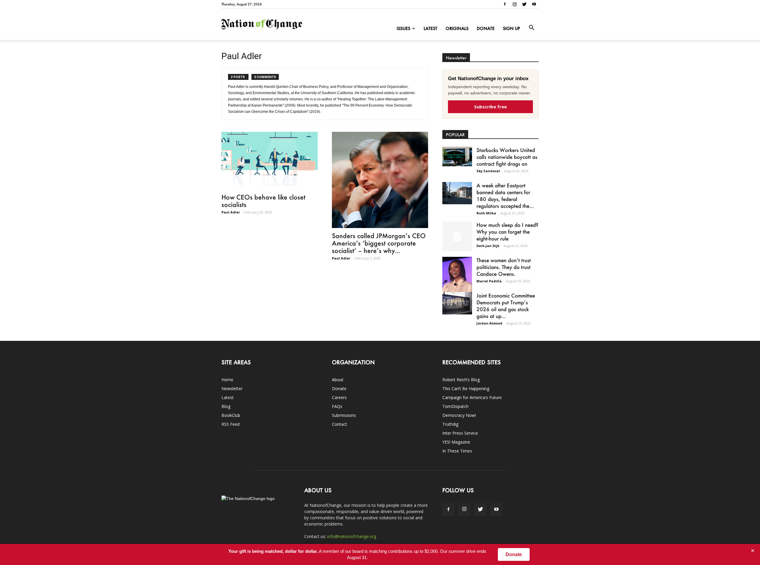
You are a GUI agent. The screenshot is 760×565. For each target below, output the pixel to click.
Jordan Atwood (489, 323)
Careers (339, 397)
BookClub (230, 415)
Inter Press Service (460, 433)
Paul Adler (230, 212)
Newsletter (232, 388)
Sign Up (511, 28)
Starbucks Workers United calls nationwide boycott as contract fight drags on (506, 157)
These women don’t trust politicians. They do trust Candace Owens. (503, 267)
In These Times (457, 451)
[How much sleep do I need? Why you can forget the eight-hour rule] (457, 236)
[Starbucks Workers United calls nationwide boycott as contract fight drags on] (457, 156)
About (337, 379)
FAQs (337, 406)
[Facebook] (504, 4)
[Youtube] (534, 4)
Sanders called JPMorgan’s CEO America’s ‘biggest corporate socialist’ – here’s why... (379, 243)
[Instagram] (514, 4)
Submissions (344, 415)
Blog (225, 406)
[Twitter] (524, 4)
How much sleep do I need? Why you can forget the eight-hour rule (507, 231)
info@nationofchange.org (351, 536)
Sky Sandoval (488, 171)
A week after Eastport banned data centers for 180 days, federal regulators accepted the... (505, 195)
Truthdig (450, 424)
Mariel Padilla (489, 281)
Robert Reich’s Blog (461, 379)
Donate (486, 28)
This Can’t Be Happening (465, 388)
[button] (531, 28)
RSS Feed (230, 424)
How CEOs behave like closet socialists (263, 200)
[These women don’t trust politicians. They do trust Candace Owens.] (457, 278)
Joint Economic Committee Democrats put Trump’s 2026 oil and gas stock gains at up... (505, 305)
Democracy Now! (459, 415)
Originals (457, 28)
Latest (430, 28)
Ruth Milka (486, 213)
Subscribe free (490, 107)
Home (227, 379)
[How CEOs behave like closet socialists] (269, 160)
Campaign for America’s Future (472, 397)
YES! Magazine (456, 442)
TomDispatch (455, 406)
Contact (339, 424)
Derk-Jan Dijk (487, 245)
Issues (403, 28)
